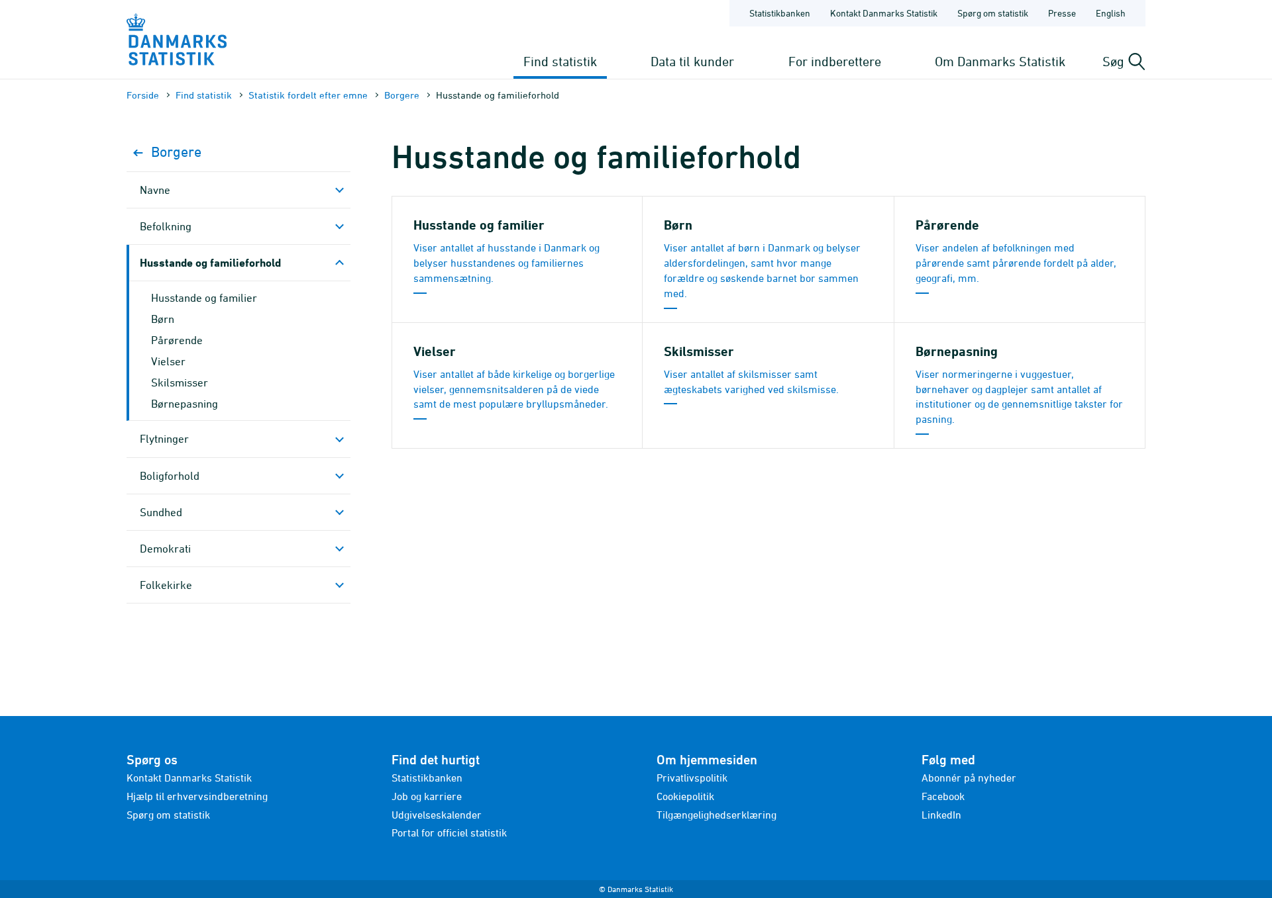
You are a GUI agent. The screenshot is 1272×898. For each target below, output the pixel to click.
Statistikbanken (779, 13)
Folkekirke (166, 585)
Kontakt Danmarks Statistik (883, 13)
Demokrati (165, 548)
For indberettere (834, 61)
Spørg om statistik (992, 13)
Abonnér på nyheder (969, 778)
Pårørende (177, 340)
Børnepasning (184, 403)
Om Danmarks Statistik (1000, 61)
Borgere (401, 95)
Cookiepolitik (685, 796)
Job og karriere (427, 796)
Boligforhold (169, 475)
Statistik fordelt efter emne (308, 95)
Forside (143, 95)
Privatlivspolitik (692, 778)
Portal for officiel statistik (449, 832)
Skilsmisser (179, 382)
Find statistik (560, 61)
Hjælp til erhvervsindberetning (197, 796)
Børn (162, 319)
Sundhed (161, 512)
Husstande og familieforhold (210, 262)
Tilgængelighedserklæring (716, 815)
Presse (1062, 13)
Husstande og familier (204, 297)
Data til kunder (692, 61)
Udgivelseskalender (437, 815)
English (1111, 13)
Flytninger (164, 438)
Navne (155, 190)
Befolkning (165, 226)
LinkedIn (941, 815)
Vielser (168, 361)
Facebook (943, 796)
